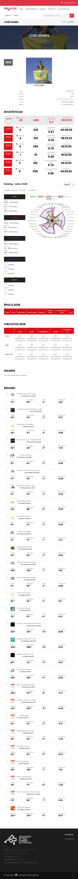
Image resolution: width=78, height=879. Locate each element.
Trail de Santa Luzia (23, 608)
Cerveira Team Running (65, 99)
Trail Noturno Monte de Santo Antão (29, 409)
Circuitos (52, 9)
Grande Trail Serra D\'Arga (26, 394)
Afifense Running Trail (24, 547)
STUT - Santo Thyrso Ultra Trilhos (28, 792)
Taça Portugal (64, 9)
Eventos (8, 15)
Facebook (70, 839)
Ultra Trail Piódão (23, 761)
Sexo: (6, 209)
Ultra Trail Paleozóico (24, 777)
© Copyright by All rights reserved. (21, 875)
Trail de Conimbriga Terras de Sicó (29, 623)
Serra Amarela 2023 (23, 501)
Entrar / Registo (69, 3)
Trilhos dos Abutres (23, 807)
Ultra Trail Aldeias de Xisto (26, 685)
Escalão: (7, 205)
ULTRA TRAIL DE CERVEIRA (25, 424)
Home (21, 9)
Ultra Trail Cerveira (23, 516)
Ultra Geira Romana (23, 669)
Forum (15, 15)
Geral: (6, 200)
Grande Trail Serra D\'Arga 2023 (28, 470)
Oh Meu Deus (24, 715)
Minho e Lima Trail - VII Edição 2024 (29, 440)
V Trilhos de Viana (25, 455)
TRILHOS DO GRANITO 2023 (26, 486)
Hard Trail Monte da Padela (26, 577)
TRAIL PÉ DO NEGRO (24, 532)
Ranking (43, 9)
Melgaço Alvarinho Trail (25, 654)
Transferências (31, 9)
